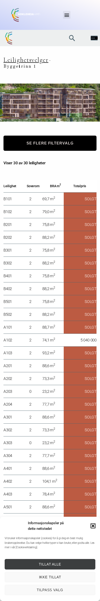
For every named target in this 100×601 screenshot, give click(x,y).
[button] (93, 526)
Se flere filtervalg (50, 143)
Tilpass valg (50, 590)
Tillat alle (50, 564)
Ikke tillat (50, 577)
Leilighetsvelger (25, 60)
